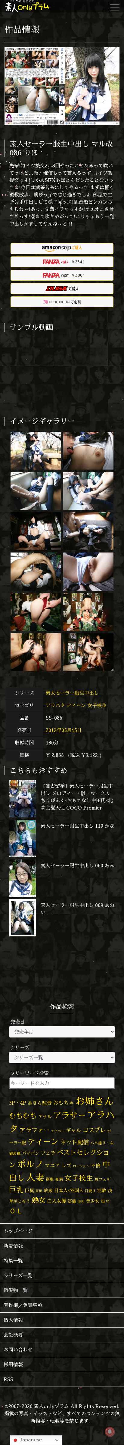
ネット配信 (74, 1142)
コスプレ (94, 1130)
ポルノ (30, 1164)
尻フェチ (102, 1179)
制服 (50, 1179)
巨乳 (16, 1190)
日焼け (90, 1190)
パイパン (30, 1153)
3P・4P (17, 1102)
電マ (105, 1201)
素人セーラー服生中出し (73, 693)
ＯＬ (16, 1211)
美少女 (92, 1201)
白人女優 (56, 1201)
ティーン (76, 705)
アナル (45, 1116)
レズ (66, 1165)
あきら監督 (40, 1103)
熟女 (38, 1200)
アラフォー (35, 1130)
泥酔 (101, 1190)
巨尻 (29, 1190)
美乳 (81, 1201)
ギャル (73, 1130)
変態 (59, 1179)
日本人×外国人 (68, 1190)
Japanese (30, 1439)
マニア (52, 1165)
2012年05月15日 (64, 730)
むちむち (23, 1115)
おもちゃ (63, 1102)
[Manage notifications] (110, 1432)
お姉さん (94, 1101)
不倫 (96, 1165)
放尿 (48, 1190)
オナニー (57, 1131)
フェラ (48, 1153)
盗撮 (72, 1201)
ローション (81, 1166)
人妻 (35, 1177)
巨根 (39, 1191)
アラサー (69, 1115)
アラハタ (55, 705)
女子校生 (97, 705)
